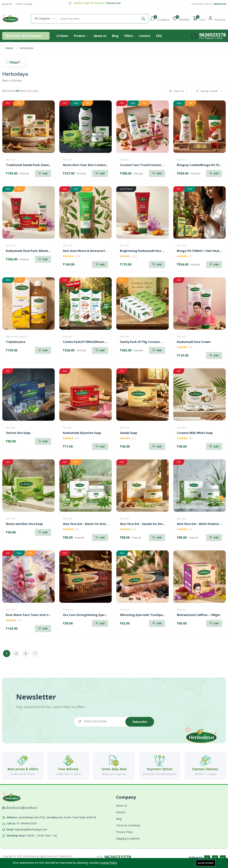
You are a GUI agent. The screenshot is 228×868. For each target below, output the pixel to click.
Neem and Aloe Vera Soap (24, 524)
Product (80, 36)
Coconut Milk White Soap (195, 433)
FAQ (159, 36)
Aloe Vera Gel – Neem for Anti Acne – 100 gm (95, 524)
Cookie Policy (108, 863)
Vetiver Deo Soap (18, 433)
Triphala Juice (15, 342)
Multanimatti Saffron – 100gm (198, 615)
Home (63, 36)
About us (100, 36)
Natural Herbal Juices (16, 336)
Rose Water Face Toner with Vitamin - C (34, 615)
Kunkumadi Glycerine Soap (82, 433)
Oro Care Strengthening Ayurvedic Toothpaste (96, 615)
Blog (115, 36)
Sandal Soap (128, 433)
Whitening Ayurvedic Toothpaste (143, 615)
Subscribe (140, 722)
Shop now (111, 3)
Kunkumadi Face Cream (194, 342)
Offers (128, 36)
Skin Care (10, 159)
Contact (144, 36)
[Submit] (143, 18)
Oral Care (68, 609)
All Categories (26, 36)
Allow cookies (206, 863)
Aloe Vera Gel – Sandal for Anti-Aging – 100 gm (153, 524)
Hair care (181, 159)
